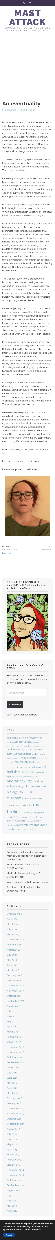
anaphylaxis (23, 741)
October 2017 (14, 996)
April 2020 (12, 919)
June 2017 (12, 1016)
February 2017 (14, 1036)
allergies (11, 742)
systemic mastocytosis (32, 824)
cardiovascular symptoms (20, 749)
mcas (39, 799)
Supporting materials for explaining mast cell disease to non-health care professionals (27, 856)
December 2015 (15, 1108)
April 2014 (12, 1211)
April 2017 (12, 1026)
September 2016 (16, 1062)
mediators (13, 805)
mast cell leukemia (29, 799)
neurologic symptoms (34, 812)
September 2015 (15, 1124)
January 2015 (14, 1164)
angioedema (36, 742)
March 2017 (13, 1031)
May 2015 (12, 1144)
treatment (22, 829)
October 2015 (14, 1118)
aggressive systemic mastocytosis (24, 738)
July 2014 (12, 1195)
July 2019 (12, 929)
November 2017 (15, 990)
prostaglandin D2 (24, 817)
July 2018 (12, 955)
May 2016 (12, 1083)
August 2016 (13, 1067)
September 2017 (15, 1001)
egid (8, 758)
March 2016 (13, 1093)
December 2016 (15, 1047)
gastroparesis (42, 758)
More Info (36, 1229)
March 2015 (13, 1154)
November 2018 (15, 939)
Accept (9, 1235)
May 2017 (12, 1021)
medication (26, 805)
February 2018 (14, 975)
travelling (11, 829)
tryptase (32, 829)
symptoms (11, 825)
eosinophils (15, 758)
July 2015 (11, 1134)
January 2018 (14, 980)
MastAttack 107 (19, 781)
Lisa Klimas (10, 110)
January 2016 (14, 1103)
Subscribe (15, 704)
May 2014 (12, 1205)
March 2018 (13, 970)
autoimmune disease (34, 746)
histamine (35, 762)
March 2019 (13, 934)
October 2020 (14, 914)
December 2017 (15, 985)
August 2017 (13, 1006)
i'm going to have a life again (28, 767)
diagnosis (38, 753)
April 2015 (12, 1149)
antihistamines (13, 746)
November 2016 (15, 1052)
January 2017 (14, 1042)
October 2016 (14, 1057)
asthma (23, 746)
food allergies (28, 757)
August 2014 (13, 1190)
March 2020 (13, 924)
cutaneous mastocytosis (19, 754)
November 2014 (15, 1175)
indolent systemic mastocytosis (25, 777)
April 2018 (12, 965)
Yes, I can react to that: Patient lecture (27, 882)
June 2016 (12, 1077)
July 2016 (12, 1072)
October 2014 (14, 1180)
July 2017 (11, 1011)
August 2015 (13, 1129)
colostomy (38, 749)
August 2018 (13, 949)
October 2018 (14, 944)
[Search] (24, 3)
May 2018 (12, 960)
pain (9, 817)
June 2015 (12, 1139)
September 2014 (15, 1185)
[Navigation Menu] (30, 3)
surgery (37, 820)
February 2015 (14, 1159)
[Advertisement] (27, 63)
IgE (43, 767)
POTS (14, 817)
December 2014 (15, 1170)
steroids (30, 821)
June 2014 (12, 1200)
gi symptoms (22, 761)
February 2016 (14, 1098)
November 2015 (15, 1113)
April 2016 (12, 1088)
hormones (11, 767)
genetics (10, 762)
